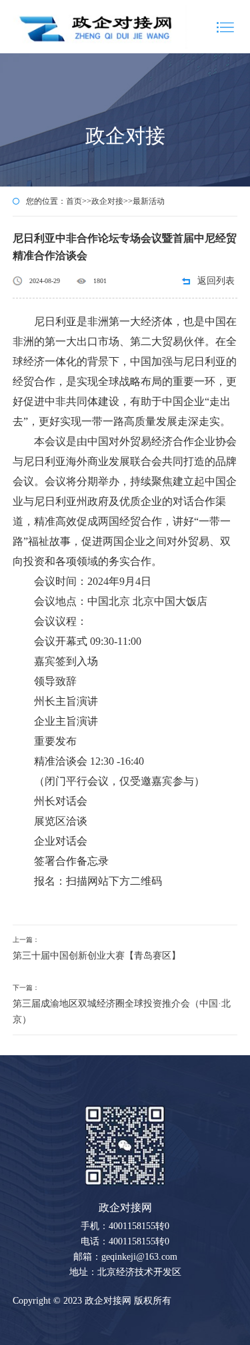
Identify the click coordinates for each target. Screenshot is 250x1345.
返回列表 (216, 281)
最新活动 (149, 201)
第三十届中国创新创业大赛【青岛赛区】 (97, 956)
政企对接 (107, 201)
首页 (74, 201)
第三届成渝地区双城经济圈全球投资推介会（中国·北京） (122, 1012)
